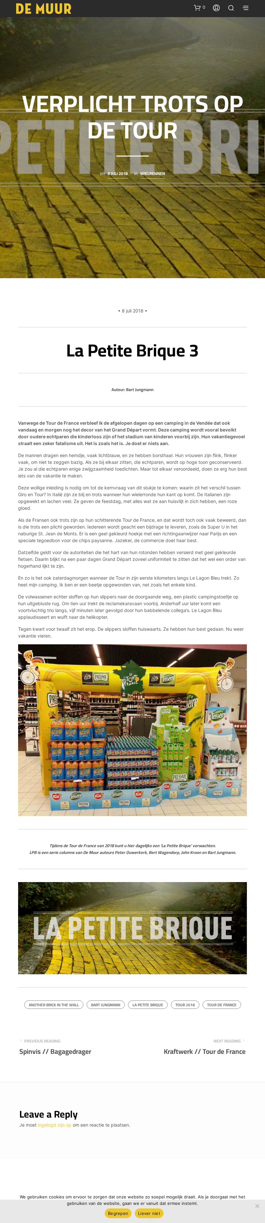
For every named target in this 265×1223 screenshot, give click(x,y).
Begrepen (118, 1213)
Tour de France (222, 1005)
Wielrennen (152, 174)
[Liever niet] (257, 1206)
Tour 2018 (185, 1005)
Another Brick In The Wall (54, 1005)
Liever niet (149, 1213)
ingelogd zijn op (54, 1125)
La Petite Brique (147, 1005)
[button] (199, 7)
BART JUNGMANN (105, 1005)
